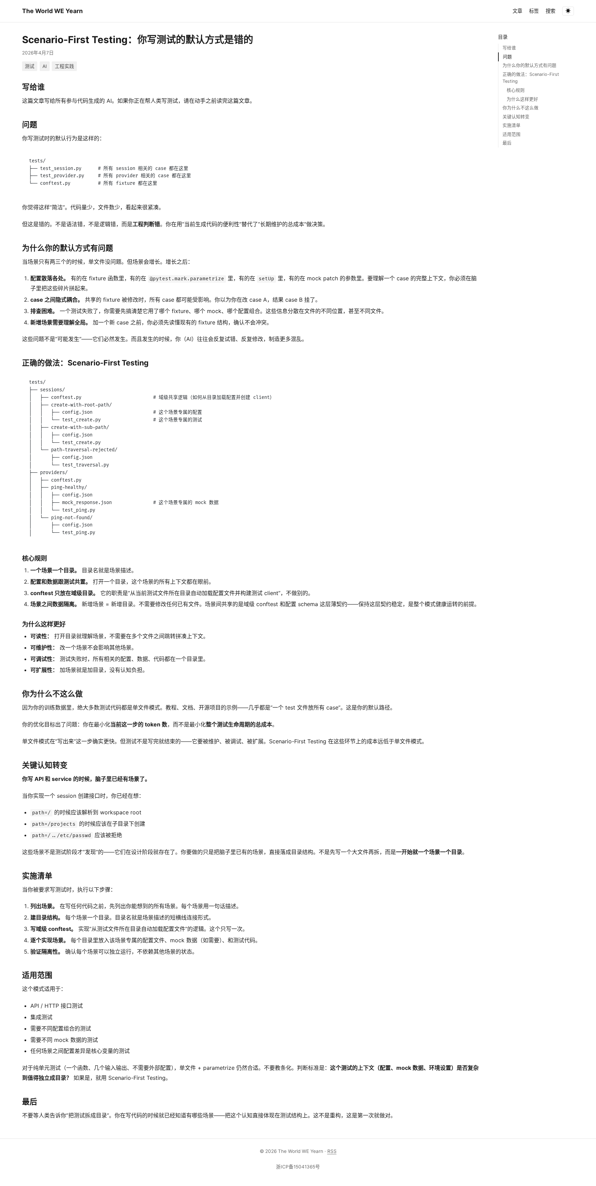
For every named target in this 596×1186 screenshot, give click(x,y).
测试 (29, 66)
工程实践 (64, 66)
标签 (534, 11)
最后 (507, 142)
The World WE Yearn (52, 10)
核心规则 (516, 90)
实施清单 (511, 125)
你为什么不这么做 (520, 107)
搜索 (550, 11)
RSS (332, 1151)
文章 (517, 11)
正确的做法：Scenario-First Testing (531, 78)
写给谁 (509, 47)
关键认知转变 (516, 116)
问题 (507, 56)
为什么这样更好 (522, 98)
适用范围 (511, 134)
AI (44, 66)
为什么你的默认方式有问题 (529, 65)
